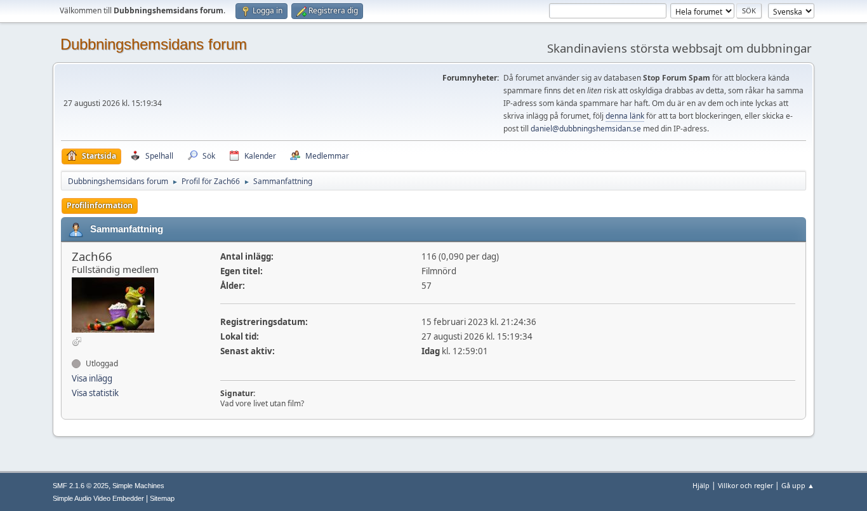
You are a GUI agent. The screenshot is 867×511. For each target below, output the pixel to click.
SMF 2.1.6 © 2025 (81, 485)
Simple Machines (138, 485)
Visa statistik (95, 393)
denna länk (625, 115)
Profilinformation (100, 205)
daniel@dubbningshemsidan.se (586, 128)
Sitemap (162, 498)
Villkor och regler (745, 485)
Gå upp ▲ (797, 485)
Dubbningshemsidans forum (153, 44)
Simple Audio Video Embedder (98, 498)
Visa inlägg (92, 378)
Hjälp (701, 485)
